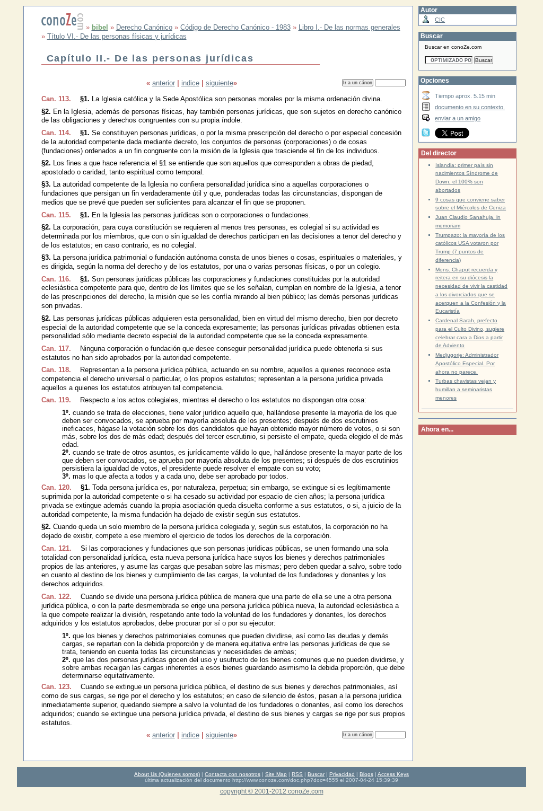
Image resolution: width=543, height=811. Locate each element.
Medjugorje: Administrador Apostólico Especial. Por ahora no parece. (466, 363)
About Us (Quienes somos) (167, 774)
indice (190, 83)
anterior (163, 83)
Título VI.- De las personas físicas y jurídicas (117, 36)
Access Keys (393, 774)
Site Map (276, 774)
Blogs (366, 774)
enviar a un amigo (457, 118)
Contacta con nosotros (232, 774)
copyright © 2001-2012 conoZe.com (271, 791)
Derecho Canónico (144, 27)
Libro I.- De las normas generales (349, 27)
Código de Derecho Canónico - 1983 (235, 27)
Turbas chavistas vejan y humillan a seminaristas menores (465, 389)
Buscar (316, 774)
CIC (440, 19)
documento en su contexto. (470, 107)
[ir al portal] (62, 27)
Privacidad (342, 774)
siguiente (219, 83)
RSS (297, 774)
